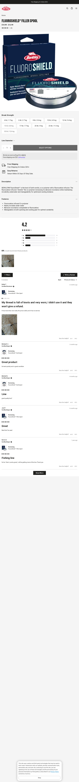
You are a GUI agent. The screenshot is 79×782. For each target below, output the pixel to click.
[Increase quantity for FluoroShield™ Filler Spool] (10, 148)
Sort (59, 280)
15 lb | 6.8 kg (8, 126)
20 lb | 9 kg (39, 126)
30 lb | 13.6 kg (9, 131)
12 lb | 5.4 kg (67, 120)
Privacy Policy (55, 771)
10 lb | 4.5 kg (51, 120)
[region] (8, 261)
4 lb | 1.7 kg (8, 120)
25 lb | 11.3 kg (54, 126)
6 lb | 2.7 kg (23, 120)
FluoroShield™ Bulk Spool (15, 353)
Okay (39, 777)
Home (4, 15)
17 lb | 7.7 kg (24, 126)
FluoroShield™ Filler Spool (15, 293)
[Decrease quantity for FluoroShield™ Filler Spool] (3, 148)
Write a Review (71, 275)
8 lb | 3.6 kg (37, 120)
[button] (7, 28)
